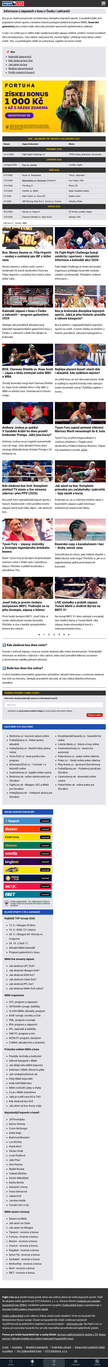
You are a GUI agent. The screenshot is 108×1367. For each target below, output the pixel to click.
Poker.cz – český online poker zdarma (79, 760)
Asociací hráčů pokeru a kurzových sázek (25, 1309)
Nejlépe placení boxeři (20, 68)
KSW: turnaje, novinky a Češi (24, 1015)
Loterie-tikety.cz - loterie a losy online (78, 744)
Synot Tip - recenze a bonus (24, 1254)
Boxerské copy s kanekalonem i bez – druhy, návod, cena (79, 546)
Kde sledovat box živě (20, 60)
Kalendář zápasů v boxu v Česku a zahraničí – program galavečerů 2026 (25, 314)
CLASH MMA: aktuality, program (27, 1011)
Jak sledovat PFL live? (21, 983)
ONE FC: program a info (22, 1033)
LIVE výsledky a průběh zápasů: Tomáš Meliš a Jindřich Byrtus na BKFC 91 (77, 606)
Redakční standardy (37, 1347)
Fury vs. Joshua (29, 165)
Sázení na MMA (18, 1218)
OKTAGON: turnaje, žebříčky (24, 1006)
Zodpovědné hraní (72, 1305)
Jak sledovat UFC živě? (22, 965)
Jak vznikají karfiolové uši (23, 1074)
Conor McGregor (18, 1128)
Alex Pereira (15, 1164)
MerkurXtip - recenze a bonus (25, 1263)
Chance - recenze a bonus (23, 1245)
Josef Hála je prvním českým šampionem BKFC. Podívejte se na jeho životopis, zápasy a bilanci (25, 606)
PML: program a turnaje (22, 1020)
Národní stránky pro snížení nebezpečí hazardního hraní (42, 1338)
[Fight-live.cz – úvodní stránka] (13, 3)
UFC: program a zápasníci (23, 1002)
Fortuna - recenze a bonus (23, 1236)
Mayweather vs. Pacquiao (34, 180)
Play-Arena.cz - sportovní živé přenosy (79, 764)
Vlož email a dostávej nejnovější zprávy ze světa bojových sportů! (31, 698)
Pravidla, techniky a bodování (25, 1056)
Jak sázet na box (17, 64)
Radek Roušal (16, 1168)
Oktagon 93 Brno (26, 925)
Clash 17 (23, 943)
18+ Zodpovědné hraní (28, 1351)
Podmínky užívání (61, 1347)
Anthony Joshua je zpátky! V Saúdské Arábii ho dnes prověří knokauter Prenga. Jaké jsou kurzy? (26, 431)
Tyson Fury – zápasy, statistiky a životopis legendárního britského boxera (26, 547)
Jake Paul (14, 1159)
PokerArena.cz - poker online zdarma (78, 756)
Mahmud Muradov (19, 1137)
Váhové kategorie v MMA (23, 1060)
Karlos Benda (16, 1182)
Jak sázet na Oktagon (21, 1227)
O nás (5, 1347)
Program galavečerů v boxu (24, 952)
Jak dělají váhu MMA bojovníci (26, 1065)
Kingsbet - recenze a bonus (24, 1250)
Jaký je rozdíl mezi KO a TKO (25, 1096)
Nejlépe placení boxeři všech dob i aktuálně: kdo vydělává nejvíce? (77, 371)
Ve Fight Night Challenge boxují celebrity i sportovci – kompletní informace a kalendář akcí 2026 (77, 256)
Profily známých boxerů (21, 72)
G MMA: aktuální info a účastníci (27, 1042)
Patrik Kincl (15, 1146)
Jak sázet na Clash (19, 1223)
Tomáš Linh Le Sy (19, 1205)
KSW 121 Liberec (26, 929)
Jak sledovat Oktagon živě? (24, 970)
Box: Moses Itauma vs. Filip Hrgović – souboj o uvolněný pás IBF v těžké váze (26, 256)
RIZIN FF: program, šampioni (25, 1038)
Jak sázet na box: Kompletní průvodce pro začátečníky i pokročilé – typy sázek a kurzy (80, 489)
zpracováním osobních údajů (30, 711)
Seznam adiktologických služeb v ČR (77, 1334)
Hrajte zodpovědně (12, 1315)
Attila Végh (15, 1132)
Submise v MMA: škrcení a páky (26, 1069)
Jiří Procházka (17, 1119)
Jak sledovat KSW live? (22, 974)
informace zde (75, 1323)
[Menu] (103, 3)
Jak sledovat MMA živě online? (26, 988)
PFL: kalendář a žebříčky (22, 1029)
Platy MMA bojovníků (21, 1078)
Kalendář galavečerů (19, 56)
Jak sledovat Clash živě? (22, 979)
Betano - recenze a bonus (23, 1241)
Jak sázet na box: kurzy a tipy (25, 1105)
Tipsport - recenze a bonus (24, 1232)
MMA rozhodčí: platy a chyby (25, 1087)
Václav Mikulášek (18, 1178)
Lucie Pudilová (17, 1155)
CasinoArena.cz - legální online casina (30, 772)
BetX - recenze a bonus (22, 1268)
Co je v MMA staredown (22, 1092)
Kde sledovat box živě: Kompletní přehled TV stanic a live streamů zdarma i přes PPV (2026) (25, 489)
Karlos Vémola (17, 1123)
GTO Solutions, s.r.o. (56, 1351)
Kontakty (17, 1347)
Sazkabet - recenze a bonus (24, 1259)
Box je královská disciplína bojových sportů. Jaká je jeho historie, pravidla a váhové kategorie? (80, 314)
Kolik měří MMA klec (20, 1083)
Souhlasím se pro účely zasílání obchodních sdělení (40, 711)
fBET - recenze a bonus (22, 1272)
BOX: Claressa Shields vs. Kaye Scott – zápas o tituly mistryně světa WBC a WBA (27, 372)
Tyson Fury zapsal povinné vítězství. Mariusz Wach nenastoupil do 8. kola (80, 429)
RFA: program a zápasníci (23, 1024)
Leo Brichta (15, 1141)
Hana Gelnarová (18, 1191)
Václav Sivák (16, 1150)
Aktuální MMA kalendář (22, 947)
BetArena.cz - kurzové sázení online (29, 736)
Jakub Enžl (15, 1196)
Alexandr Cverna (18, 1187)
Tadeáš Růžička (18, 1173)
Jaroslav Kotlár (17, 1200)
